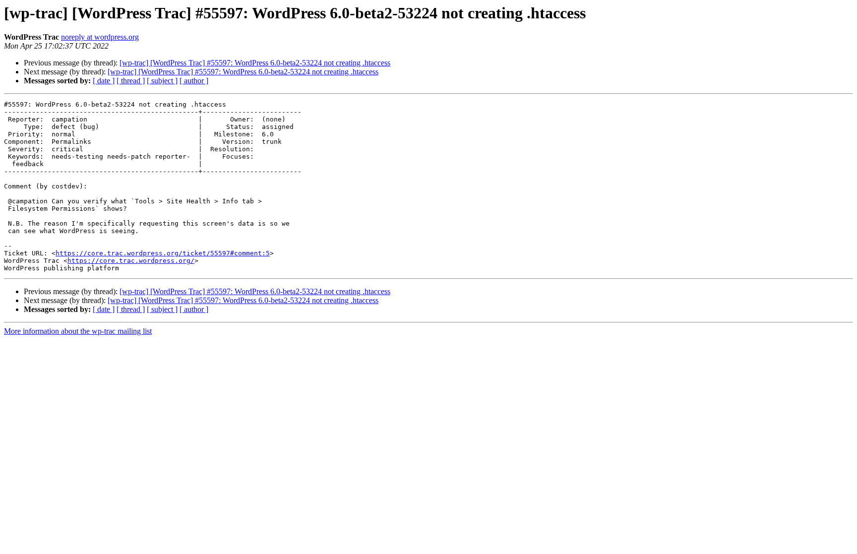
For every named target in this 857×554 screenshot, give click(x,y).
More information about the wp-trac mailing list (78, 331)
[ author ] (194, 80)
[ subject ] (162, 80)
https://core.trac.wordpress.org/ (130, 260)
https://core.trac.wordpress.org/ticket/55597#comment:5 (163, 253)
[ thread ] (131, 80)
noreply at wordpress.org (100, 37)
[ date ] (104, 80)
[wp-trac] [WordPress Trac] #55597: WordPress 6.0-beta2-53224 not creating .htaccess (255, 63)
